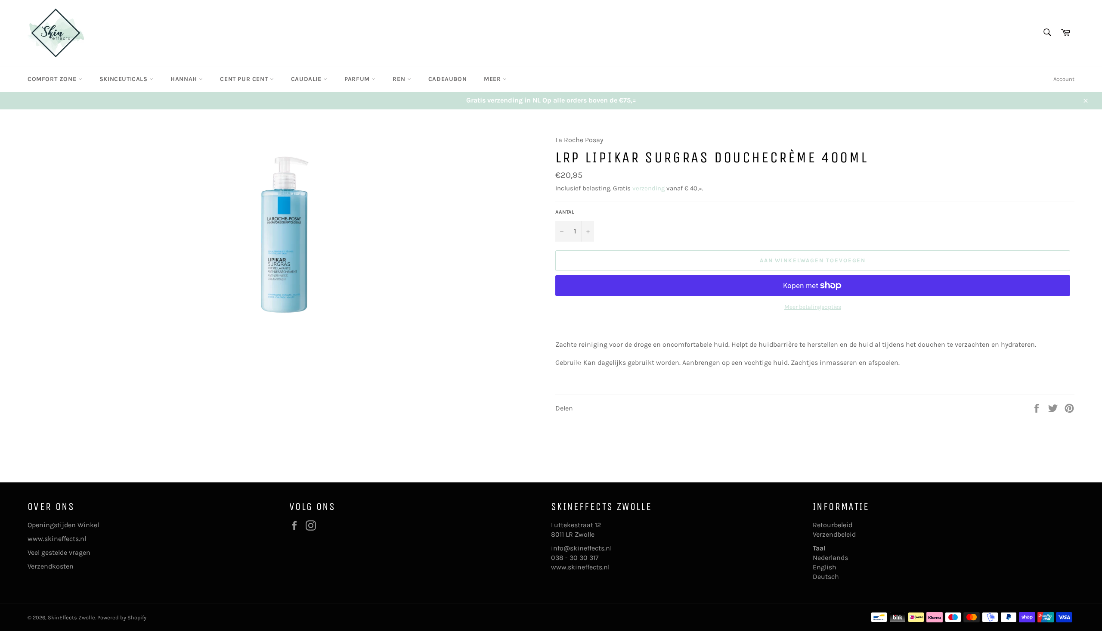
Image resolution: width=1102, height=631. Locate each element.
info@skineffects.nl (581, 548)
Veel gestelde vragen (59, 552)
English (824, 567)
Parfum (357, 79)
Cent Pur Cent (244, 79)
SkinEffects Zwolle (71, 617)
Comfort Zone (53, 79)
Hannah (184, 79)
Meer (493, 79)
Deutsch (826, 576)
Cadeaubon (447, 79)
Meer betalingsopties (812, 307)
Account (1063, 79)
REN (400, 79)
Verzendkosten (51, 566)
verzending (648, 188)
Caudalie (307, 79)
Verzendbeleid (834, 534)
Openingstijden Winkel (63, 525)
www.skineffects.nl (57, 539)
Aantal (564, 212)
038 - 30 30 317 (575, 557)
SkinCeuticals (124, 79)
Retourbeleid (832, 525)
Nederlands (830, 557)
